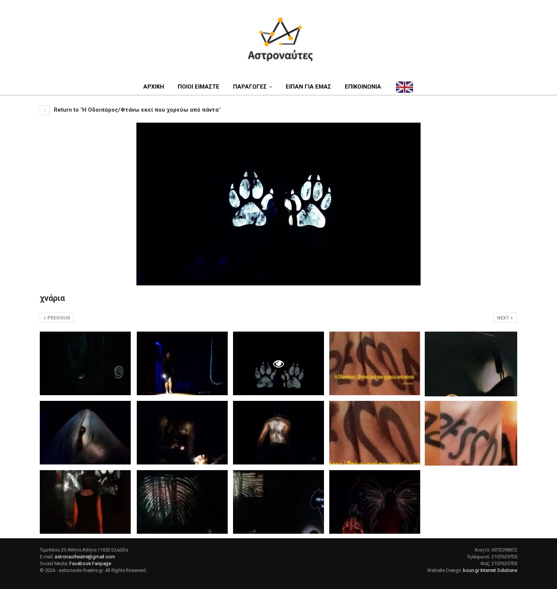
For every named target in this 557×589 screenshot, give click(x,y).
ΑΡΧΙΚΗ (153, 86)
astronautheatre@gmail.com (85, 556)
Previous (58, 318)
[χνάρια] (85, 363)
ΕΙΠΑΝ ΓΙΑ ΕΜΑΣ (308, 86)
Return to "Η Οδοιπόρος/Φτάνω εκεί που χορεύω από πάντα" (136, 109)
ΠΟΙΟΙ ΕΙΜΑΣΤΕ (198, 86)
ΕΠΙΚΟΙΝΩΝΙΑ (363, 86)
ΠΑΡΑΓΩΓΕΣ (250, 86)
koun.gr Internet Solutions (490, 570)
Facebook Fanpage (90, 563)
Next (503, 318)
